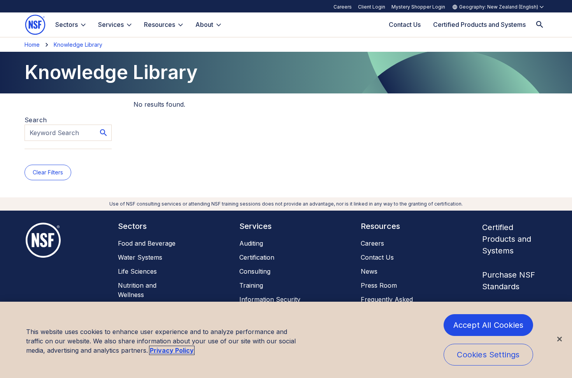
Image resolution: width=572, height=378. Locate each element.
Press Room (379, 285)
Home (32, 44)
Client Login (371, 7)
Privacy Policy (172, 350)
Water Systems (140, 257)
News (369, 271)
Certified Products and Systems (506, 239)
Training (251, 285)
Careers (342, 7)
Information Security (269, 299)
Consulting (254, 271)
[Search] (539, 24)
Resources (159, 24)
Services (111, 24)
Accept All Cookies (488, 325)
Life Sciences (137, 271)
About (204, 24)
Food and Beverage (146, 243)
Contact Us (377, 257)
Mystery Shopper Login (418, 7)
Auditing (251, 243)
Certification (256, 257)
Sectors (66, 24)
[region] (286, 340)
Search (36, 120)
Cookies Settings (488, 354)
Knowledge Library (78, 44)
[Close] (559, 339)
